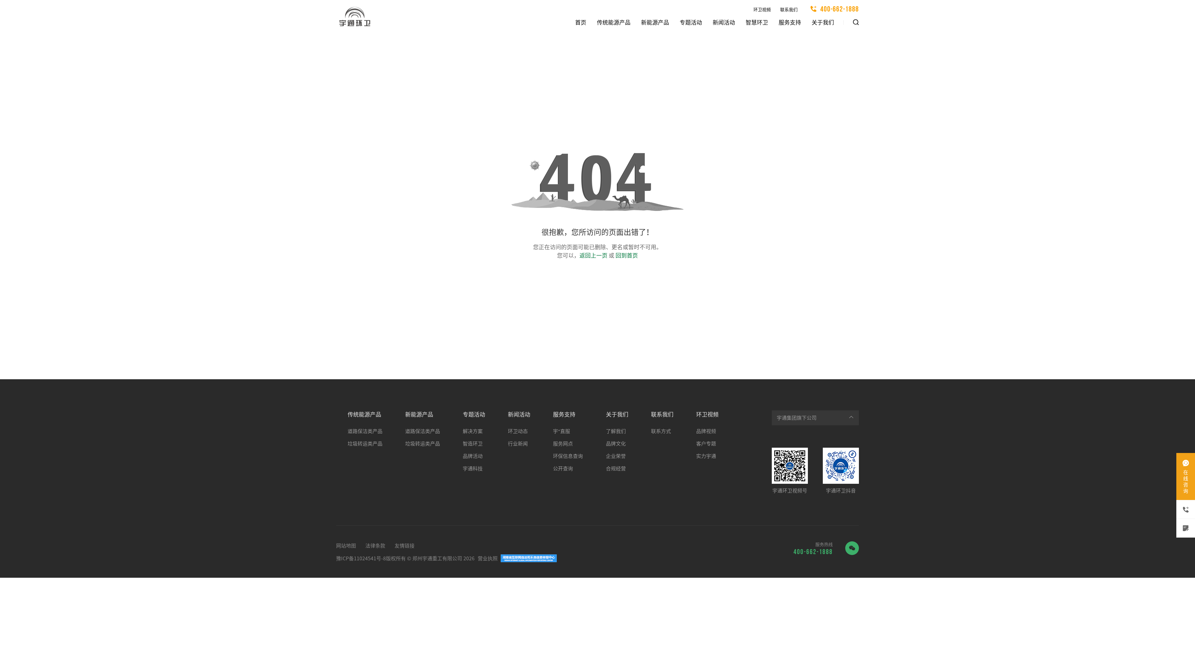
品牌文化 (616, 443)
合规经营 (616, 468)
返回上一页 (593, 255)
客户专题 (706, 443)
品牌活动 (473, 456)
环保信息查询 (568, 456)
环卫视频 (762, 9)
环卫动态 (518, 431)
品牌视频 (706, 431)
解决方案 (473, 431)
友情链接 (405, 545)
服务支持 (790, 22)
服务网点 (563, 443)
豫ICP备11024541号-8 (361, 558)
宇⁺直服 (561, 431)
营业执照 (488, 558)
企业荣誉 (616, 456)
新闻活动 (724, 22)
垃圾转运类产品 (365, 443)
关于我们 (823, 22)
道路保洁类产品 (365, 431)
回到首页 (627, 255)
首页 (580, 22)
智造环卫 (473, 443)
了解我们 (616, 431)
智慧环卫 (757, 22)
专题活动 (691, 22)
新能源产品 (655, 22)
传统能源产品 (613, 22)
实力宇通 (706, 456)
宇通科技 (473, 468)
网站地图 (346, 545)
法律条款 (375, 545)
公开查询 (563, 468)
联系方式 (661, 431)
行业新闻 (518, 443)
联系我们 (789, 9)
